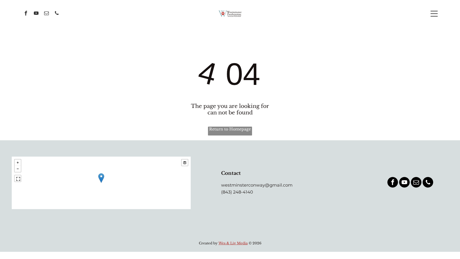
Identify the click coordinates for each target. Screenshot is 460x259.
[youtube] (36, 14)
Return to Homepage (230, 129)
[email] (46, 14)
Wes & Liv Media (233, 243)
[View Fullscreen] (18, 178)
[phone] (56, 14)
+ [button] (18, 162)
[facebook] (25, 14)
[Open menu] (434, 13)
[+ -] (101, 183)
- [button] (18, 169)
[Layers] (185, 162)
